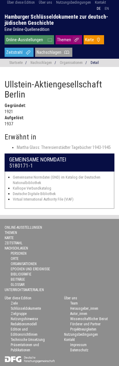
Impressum (78, 345)
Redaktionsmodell (24, 324)
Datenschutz (79, 350)
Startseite (16, 63)
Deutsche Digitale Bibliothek (34, 193)
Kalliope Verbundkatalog (32, 188)
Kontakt (100, 2)
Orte (15, 259)
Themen (64, 39)
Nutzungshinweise (24, 319)
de (99, 8)
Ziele (14, 303)
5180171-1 (21, 165)
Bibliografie (21, 274)
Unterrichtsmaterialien (24, 290)
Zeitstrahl (14, 52)
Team (74, 303)
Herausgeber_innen (84, 308)
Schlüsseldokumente (26, 308)
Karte (89, 39)
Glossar (17, 285)
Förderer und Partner (85, 324)
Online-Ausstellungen (24, 39)
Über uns (45, 2)
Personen (19, 253)
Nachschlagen (49, 52)
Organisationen (71, 63)
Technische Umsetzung (28, 340)
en (107, 8)
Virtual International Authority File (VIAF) (43, 199)
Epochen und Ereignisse (30, 269)
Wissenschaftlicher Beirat (89, 319)
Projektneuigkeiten (83, 329)
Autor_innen (78, 314)
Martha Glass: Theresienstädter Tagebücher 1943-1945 (64, 147)
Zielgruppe (19, 314)
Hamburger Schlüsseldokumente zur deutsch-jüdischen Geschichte (56, 19)
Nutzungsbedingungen (73, 2)
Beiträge (18, 279)
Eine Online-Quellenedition (27, 29)
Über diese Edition (21, 2)
